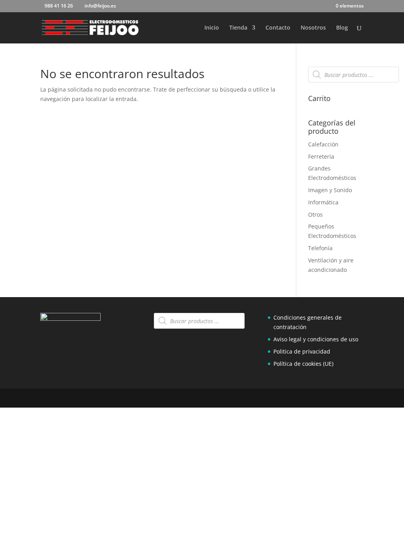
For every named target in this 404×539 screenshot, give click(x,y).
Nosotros (313, 28)
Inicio (211, 28)
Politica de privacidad (301, 351)
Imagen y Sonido (330, 190)
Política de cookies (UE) (303, 363)
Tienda (238, 28)
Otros (315, 214)
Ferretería (321, 156)
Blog (342, 28)
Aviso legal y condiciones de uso (315, 339)
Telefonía (320, 248)
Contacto (278, 28)
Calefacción (323, 144)
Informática (323, 202)
